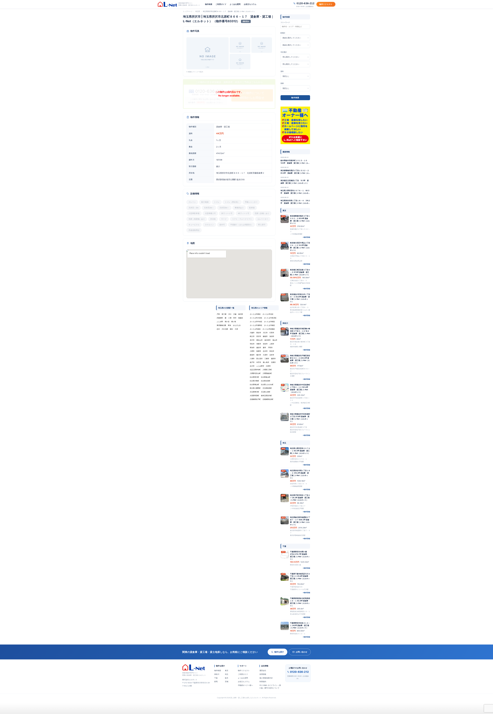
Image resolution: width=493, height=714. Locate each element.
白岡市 (268, 366)
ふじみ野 (220, 322)
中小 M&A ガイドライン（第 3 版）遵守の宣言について (270, 686)
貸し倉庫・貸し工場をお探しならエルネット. (246, 698)
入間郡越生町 (267, 373)
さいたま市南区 (269, 325)
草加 (229, 325)
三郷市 (266, 359)
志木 (218, 329)
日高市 (273, 362)
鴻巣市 (258, 344)
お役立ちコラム (250, 4)
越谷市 (258, 347)
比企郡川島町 (254, 381)
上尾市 (271, 344)
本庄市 (252, 340)
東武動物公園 (221, 325)
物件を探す (279, 652)
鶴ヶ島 (233, 322)
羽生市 (252, 344)
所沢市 (258, 336)
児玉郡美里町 (267, 388)
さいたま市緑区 (255, 329)
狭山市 (275, 340)
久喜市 (265, 355)
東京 (226, 670)
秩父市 (252, 336)
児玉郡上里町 (265, 392)
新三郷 (224, 314)
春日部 (240, 314)
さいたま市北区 (268, 314)
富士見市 (259, 359)
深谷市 (265, 344)
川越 (234, 314)
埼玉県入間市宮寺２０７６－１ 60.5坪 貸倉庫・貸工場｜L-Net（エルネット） (295, 191)
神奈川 (216, 674)
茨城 (226, 681)
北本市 (271, 355)
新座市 (252, 355)
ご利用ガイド (221, 4)
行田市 (271, 333)
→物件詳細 (306, 237)
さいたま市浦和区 (256, 325)
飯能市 (265, 336)
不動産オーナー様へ (245, 685)
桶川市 (258, 355)
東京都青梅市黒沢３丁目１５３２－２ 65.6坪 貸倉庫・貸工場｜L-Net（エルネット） (295, 171)
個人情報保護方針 (266, 678)
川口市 (265, 333)
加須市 (271, 336)
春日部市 (267, 340)
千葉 (216, 678)
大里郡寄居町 (254, 395)
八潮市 (252, 359)
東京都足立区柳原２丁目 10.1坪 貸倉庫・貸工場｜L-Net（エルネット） (295, 181)
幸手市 (258, 362)
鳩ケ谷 (227, 322)
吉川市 (252, 366)
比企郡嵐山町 (265, 377)
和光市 (271, 351)
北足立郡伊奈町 (255, 370)
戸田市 (270, 347)
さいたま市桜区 (269, 322)
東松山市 (259, 340)
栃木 (226, 678)
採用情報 (262, 674)
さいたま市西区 (255, 314)
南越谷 (240, 318)
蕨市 (264, 347)
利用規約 (262, 681)
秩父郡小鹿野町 (255, 388)
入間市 (252, 351)
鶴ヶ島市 (266, 362)
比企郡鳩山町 (254, 384)
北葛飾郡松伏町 (268, 399)
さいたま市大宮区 (256, 318)
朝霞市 (258, 351)
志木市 (265, 351)
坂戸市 (252, 362)
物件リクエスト (244, 670)
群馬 (216, 681)
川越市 (252, 333)
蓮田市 (273, 359)
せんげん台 (237, 325)
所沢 (234, 318)
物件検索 (208, 4)
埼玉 (226, 674)
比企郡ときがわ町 (267, 384)
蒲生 (231, 329)
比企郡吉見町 (265, 381)
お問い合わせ (301, 652)
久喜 (236, 329)
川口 (229, 314)
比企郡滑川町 (254, 377)
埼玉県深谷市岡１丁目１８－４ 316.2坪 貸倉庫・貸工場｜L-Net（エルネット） (295, 201)
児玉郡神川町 (254, 392)
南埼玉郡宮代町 (266, 395)
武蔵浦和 (220, 318)
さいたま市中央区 (256, 322)
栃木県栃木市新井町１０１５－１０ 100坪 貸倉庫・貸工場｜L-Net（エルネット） (295, 161)
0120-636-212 (299, 672)
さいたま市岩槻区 (269, 329)
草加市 (252, 347)
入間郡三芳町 (267, 370)
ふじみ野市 (260, 366)
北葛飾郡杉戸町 (255, 399)
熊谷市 (258, 333)
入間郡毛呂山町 (255, 373)
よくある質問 (235, 4)
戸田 (218, 314)
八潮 (229, 318)
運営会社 (262, 670)
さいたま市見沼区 (270, 318)
